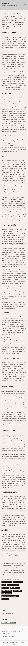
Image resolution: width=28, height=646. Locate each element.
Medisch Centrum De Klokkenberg (10, 596)
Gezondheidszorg (15, 587)
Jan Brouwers (6, 3)
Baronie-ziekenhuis (18, 582)
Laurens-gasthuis (17, 590)
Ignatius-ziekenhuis (6, 590)
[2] (16, 151)
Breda (9, 579)
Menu (25, 6)
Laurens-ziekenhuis (6, 593)
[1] (19, 123)
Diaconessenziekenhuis (13, 584)
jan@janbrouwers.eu (7, 613)
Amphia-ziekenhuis (6, 582)
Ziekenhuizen (5, 599)
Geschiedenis (15, 579)
